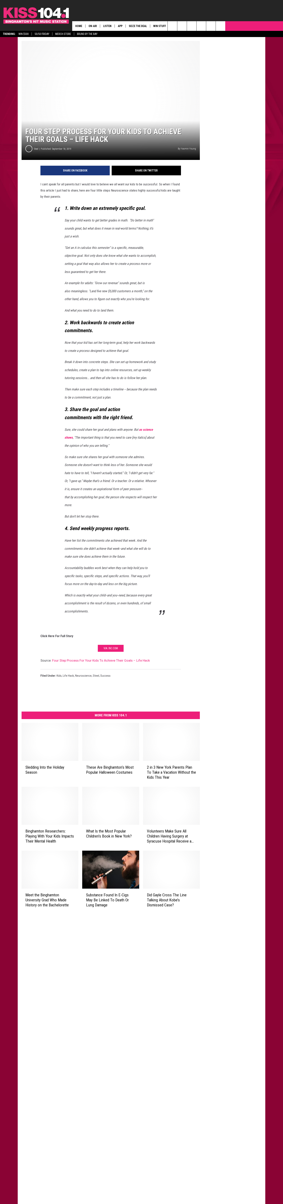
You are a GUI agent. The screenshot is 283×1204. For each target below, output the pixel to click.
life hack (68, 675)
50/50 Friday (42, 33)
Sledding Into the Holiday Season (44, 769)
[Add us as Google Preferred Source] (182, 26)
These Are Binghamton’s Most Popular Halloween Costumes (110, 769)
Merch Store (63, 33)
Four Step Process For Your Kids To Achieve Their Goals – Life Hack (101, 660)
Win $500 (23, 33)
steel (96, 675)
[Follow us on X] (211, 26)
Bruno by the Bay (87, 33)
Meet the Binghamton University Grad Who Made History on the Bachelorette (47, 899)
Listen (107, 26)
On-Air (93, 26)
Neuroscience (83, 675)
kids (59, 675)
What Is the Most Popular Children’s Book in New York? (109, 833)
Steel (36, 148)
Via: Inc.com (111, 648)
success (105, 675)
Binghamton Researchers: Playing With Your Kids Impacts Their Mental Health (49, 836)
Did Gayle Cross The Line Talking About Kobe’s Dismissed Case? (167, 899)
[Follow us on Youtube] (220, 26)
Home (78, 26)
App (120, 26)
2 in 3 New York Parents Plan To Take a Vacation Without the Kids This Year (171, 772)
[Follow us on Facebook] (191, 26)
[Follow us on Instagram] (201, 26)
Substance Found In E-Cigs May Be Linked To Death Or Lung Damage (107, 899)
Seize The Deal (138, 26)
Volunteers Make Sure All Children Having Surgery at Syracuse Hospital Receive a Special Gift (169, 836)
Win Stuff (159, 26)
